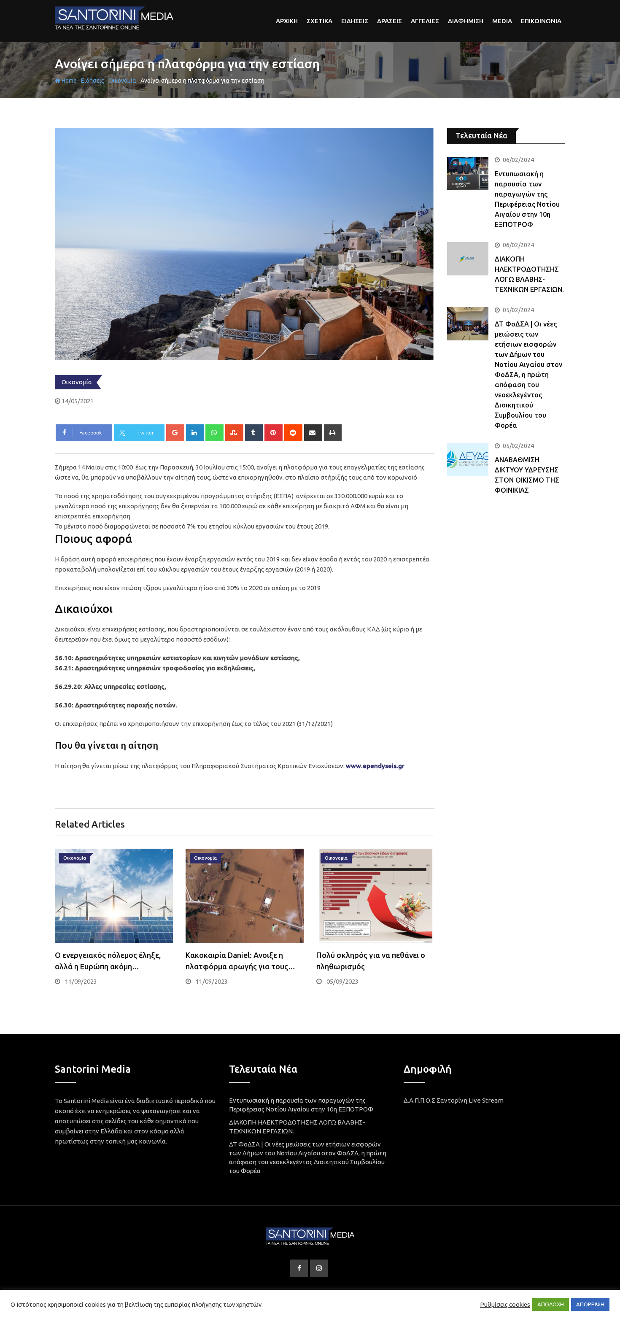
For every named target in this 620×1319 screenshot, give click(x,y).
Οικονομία (122, 80)
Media (502, 20)
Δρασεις (389, 20)
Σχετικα (319, 20)
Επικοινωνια (541, 20)
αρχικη (287, 20)
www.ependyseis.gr (375, 765)
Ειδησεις (354, 20)
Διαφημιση (465, 20)
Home (68, 80)
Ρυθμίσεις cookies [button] (505, 1304)
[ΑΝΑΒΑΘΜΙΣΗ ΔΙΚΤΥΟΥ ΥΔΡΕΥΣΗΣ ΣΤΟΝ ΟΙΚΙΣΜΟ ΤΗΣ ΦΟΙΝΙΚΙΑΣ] (467, 459)
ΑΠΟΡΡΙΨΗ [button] (590, 1304)
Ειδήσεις (92, 80)
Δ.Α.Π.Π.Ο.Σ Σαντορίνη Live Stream (454, 1100)
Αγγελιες (425, 20)
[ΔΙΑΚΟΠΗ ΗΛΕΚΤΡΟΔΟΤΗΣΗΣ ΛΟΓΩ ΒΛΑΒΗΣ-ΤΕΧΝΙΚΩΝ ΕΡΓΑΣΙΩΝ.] (467, 258)
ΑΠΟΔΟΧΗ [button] (550, 1304)
